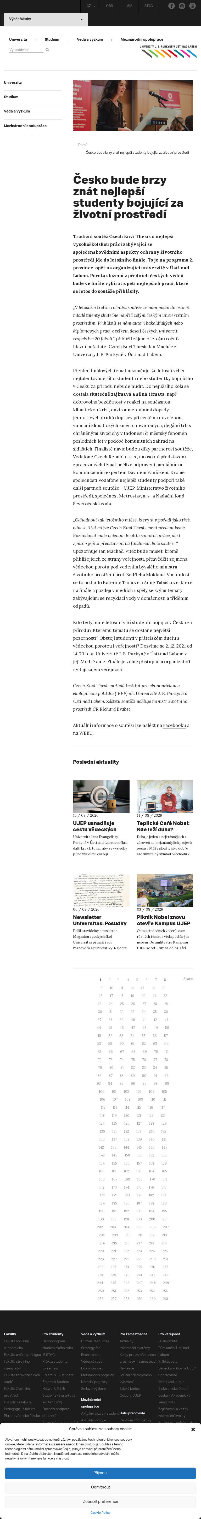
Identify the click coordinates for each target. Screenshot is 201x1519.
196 (101, 1219)
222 (126, 1251)
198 (126, 1219)
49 (156, 1027)
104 (151, 1091)
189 (164, 1203)
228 (127, 1259)
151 (139, 1155)
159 (164, 1163)
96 (133, 1083)
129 (164, 1123)
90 (144, 1075)
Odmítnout (100, 1488)
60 (122, 1043)
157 (139, 1163)
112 (103, 1107)
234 (126, 1267)
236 (152, 1267)
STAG (148, 6)
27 (144, 1004)
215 (114, 1243)
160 (101, 1171)
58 (99, 1043)
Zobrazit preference (100, 1502)
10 (111, 988)
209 (115, 1235)
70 (156, 1051)
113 (115, 1107)
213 (164, 1235)
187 (139, 1203)
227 (114, 1259)
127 (139, 1123)
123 (163, 1115)
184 (102, 1203)
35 (155, 1012)
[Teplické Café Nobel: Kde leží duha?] (165, 796)
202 (100, 1227)
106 (102, 1099)
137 (114, 1139)
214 (102, 1243)
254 (152, 1291)
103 (139, 1091)
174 (126, 1187)
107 (115, 1099)
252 (126, 1291)
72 (100, 1060)
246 (127, 1283)
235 (139, 1267)
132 (126, 1131)
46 (122, 1027)
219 (164, 1243)
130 (102, 1131)
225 (165, 1251)
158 (151, 1163)
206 (153, 1227)
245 (113, 1283)
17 (111, 996)
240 (127, 1275)
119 (114, 1115)
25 (122, 1004)
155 (114, 1163)
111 (164, 1099)
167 (114, 1179)
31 (111, 1012)
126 (127, 1123)
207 (166, 1227)
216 (127, 1243)
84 (155, 1067)
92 (166, 1075)
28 (155, 1004)
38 (110, 1020)
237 (165, 1267)
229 (140, 1259)
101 (114, 1091)
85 (166, 1067)
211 (140, 1235)
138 (126, 1139)
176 (151, 1187)
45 (110, 1027)
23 (100, 1004)
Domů (82, 145)
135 (163, 1131)
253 (139, 1291)
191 (114, 1211)
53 (121, 1036)
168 (127, 1179)
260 (153, 1299)
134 (151, 1131)
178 (102, 1195)
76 (144, 1060)
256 (101, 1299)
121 (139, 1115)
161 (114, 1171)
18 (122, 996)
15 (163, 988)
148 (102, 1155)
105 (164, 1091)
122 (150, 1115)
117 (162, 1107)
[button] (193, 1429)
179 (114, 1195)
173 (114, 1187)
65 (99, 1051)
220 (101, 1251)
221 (113, 1251)
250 (101, 1291)
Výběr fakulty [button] (20, 19)
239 (113, 1275)
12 (132, 988)
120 (126, 1115)
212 (152, 1235)
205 (139, 1227)
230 (153, 1259)
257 (113, 1299)
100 (101, 1091)
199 (139, 1219)
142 (101, 1147)
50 (167, 1027)
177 (163, 1187)
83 (144, 1067)
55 (144, 1036)
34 (144, 1012)
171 (165, 1179)
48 (144, 1027)
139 (139, 1139)
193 (139, 1211)
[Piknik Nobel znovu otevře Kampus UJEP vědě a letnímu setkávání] (165, 890)
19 (132, 996)
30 (100, 1012)
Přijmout (100, 1473)
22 (165, 996)
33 (133, 1012)
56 (155, 1036)
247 (140, 1283)
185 (114, 1203)
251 (113, 1291)
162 (126, 1171)
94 (110, 1083)
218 (151, 1243)
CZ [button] (89, 6)
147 (164, 1147)
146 (152, 1147)
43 (166, 1020)
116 (150, 1107)
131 (114, 1131)
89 (133, 1075)
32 (122, 1012)
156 (127, 1163)
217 (139, 1243)
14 (153, 988)
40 (133, 1020)
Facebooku (174, 725)
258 (126, 1299)
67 (122, 1051)
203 (113, 1227)
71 (167, 1051)
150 (127, 1155)
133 (138, 1131)
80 (111, 1067)
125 (114, 1123)
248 (153, 1283)
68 (133, 1051)
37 (99, 1020)
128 (151, 1123)
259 (139, 1299)
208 (102, 1235)
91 (155, 1075)
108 (127, 1099)
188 (151, 1203)
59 (110, 1043)
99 (167, 1083)
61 (133, 1043)
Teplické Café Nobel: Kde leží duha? (163, 826)
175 (139, 1187)
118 (102, 1115)
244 (100, 1283)
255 (165, 1291)
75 (133, 1060)
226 (101, 1259)
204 (126, 1227)
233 (113, 1267)
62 (144, 1043)
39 (122, 1020)
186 (127, 1203)
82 (133, 1067)
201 (165, 1219)
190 (101, 1211)
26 (133, 1004)
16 (101, 996)
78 (166, 1060)
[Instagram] (182, 6)
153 (163, 1155)
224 (152, 1251)
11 (122, 988)
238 (100, 1275)
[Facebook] (171, 6)
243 (165, 1275)
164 (151, 1171)
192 (126, 1211)
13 (142, 988)
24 (111, 1004)
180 (127, 1195)
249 (166, 1283)
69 (145, 1051)
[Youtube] (192, 6)
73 (111, 1060)
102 (126, 1091)
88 (122, 1075)
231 (165, 1259)
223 (139, 1251)
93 (99, 1083)
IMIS (128, 6)
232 (100, 1267)
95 (122, 1083)
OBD (109, 6)
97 (144, 1083)
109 (140, 1099)
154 (102, 1163)
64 (166, 1043)
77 (155, 1060)
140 (152, 1139)
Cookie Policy (100, 1513)
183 (163, 1195)
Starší (188, 979)
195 (164, 1211)
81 (122, 1067)
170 (152, 1179)
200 (152, 1219)
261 (165, 1299)
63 (155, 1043)
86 (100, 1075)
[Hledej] (48, 49)
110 (152, 1099)
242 (152, 1275)
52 (110, 1036)
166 (102, 1179)
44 (99, 1027)
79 (100, 1067)
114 (127, 1107)
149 (115, 1155)
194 (151, 1211)
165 (164, 1171)
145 (139, 1147)
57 (166, 1036)
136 (102, 1139)
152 (151, 1155)
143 (113, 1147)
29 (166, 1004)
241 (139, 1275)
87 (111, 1075)
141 (164, 1139)
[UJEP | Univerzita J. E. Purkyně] (168, 54)
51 (99, 1036)
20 (144, 996)
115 (139, 1107)
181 (139, 1195)
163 (139, 1171)
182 (151, 1195)
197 (113, 1219)
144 (126, 1147)
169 (140, 1179)
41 (144, 1020)
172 (101, 1187)
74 (122, 1060)
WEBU (86, 733)
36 (166, 1012)
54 (133, 1036)
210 (128, 1235)
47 (133, 1027)
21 (154, 996)
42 (155, 1020)
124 (102, 1123)
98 (156, 1083)
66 (111, 1051)
